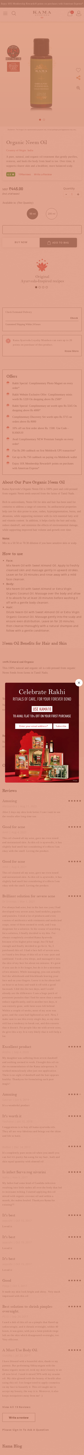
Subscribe (61, 726)
